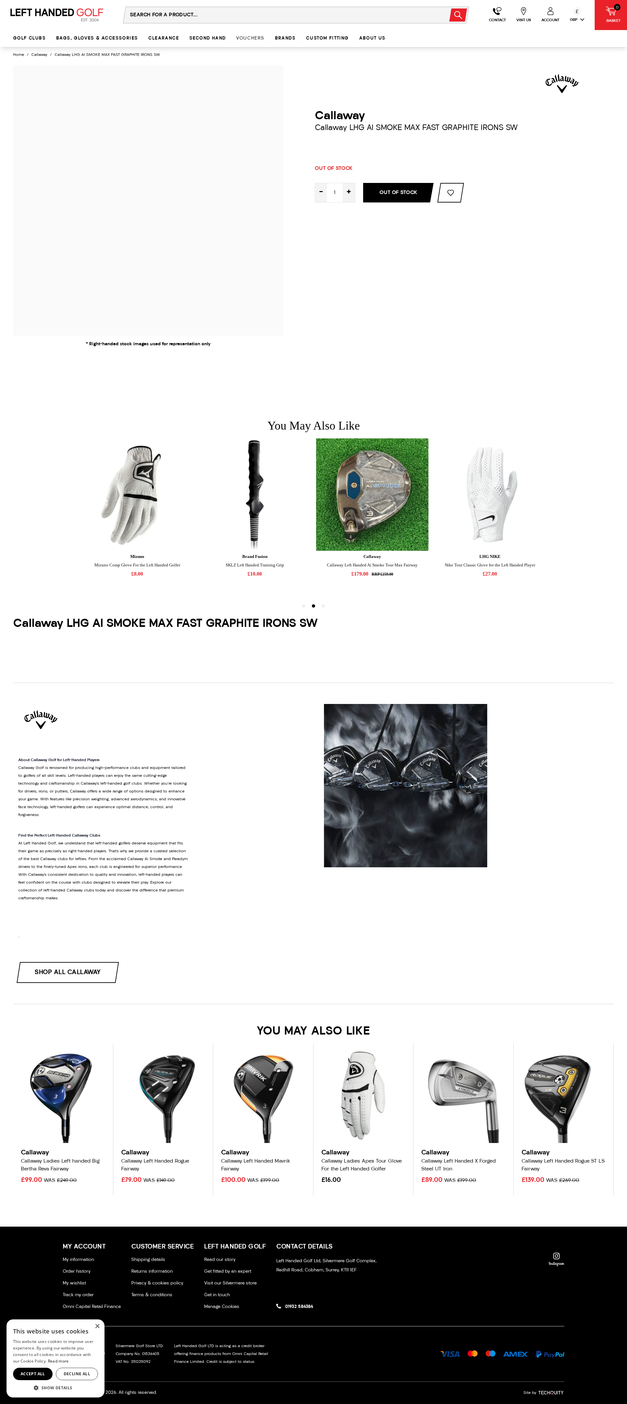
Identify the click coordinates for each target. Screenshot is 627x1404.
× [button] (97, 1326)
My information (78, 1259)
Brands (285, 38)
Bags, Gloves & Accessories (97, 38)
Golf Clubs (29, 38)
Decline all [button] (77, 1374)
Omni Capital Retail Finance (92, 1306)
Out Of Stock (398, 192)
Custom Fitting (327, 38)
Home (18, 55)
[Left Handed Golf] (56, 14)
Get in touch (217, 1295)
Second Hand (207, 38)
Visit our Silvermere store (230, 1283)
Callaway (39, 55)
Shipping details (148, 1259)
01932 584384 (299, 1306)
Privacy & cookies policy (157, 1283)
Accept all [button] (33, 1374)
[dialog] (55, 1358)
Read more (58, 1361)
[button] (55, 1387)
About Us (372, 38)
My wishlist (74, 1283)
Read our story (219, 1259)
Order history (76, 1271)
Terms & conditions (151, 1295)
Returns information (152, 1271)
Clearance (163, 38)
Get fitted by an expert (227, 1271)
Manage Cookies (221, 1306)
